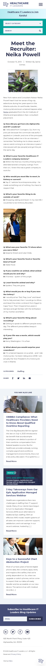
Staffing (20, 371)
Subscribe (35, 619)
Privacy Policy (16, 654)
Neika (5, 112)
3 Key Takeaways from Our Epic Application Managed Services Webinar (22, 492)
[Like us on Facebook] (20, 632)
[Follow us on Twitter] (13, 632)
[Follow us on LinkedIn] (5, 632)
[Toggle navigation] (40, 4)
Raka (10, 661)
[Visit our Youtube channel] (27, 632)
